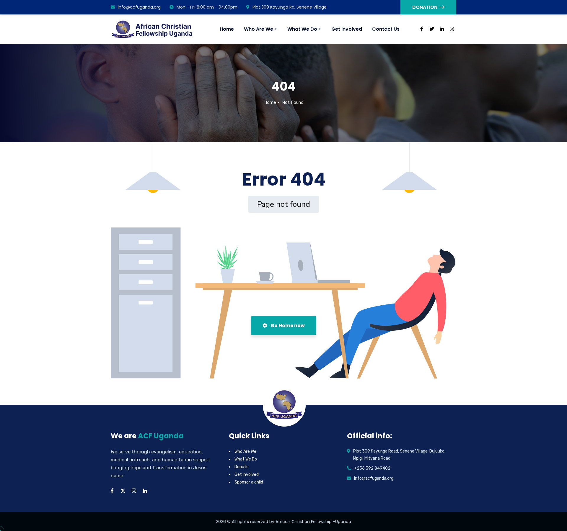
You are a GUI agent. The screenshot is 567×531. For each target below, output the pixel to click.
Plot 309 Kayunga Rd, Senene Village (289, 7)
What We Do (245, 459)
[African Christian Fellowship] (153, 29)
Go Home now (287, 325)
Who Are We (245, 451)
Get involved (246, 474)
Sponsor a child (248, 482)
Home (269, 102)
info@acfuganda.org (139, 7)
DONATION (424, 7)
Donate (241, 466)
